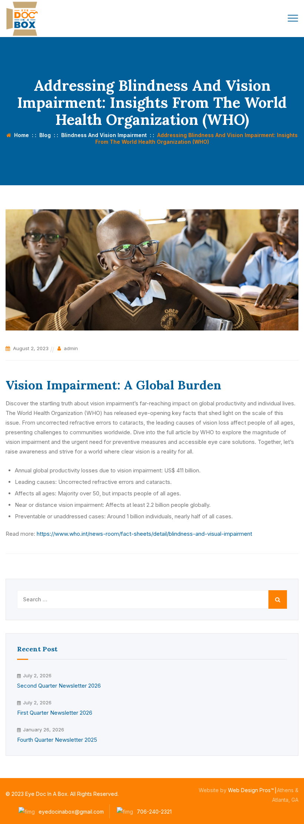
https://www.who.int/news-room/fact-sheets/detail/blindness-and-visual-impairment (144, 533)
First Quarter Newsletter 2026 (54, 712)
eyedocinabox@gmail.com (71, 811)
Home (20, 135)
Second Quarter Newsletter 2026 (59, 685)
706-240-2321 (154, 811)
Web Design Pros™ (251, 790)
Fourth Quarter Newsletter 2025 (57, 739)
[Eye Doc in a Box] (23, 18)
